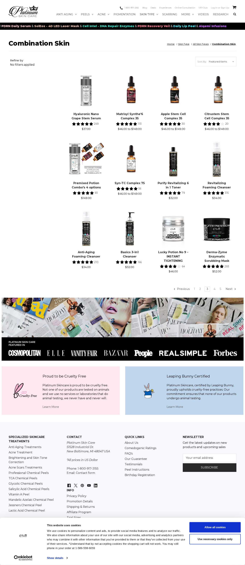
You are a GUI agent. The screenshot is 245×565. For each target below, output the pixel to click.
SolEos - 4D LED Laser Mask (42, 26)
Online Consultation (185, 7)
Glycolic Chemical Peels (26, 483)
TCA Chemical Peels (23, 478)
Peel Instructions (137, 469)
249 (96, 123)
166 (140, 262)
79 (183, 192)
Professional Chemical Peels (29, 473)
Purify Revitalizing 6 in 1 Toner (173, 185)
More (185, 14)
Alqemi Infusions (198, 26)
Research (220, 14)
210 (96, 262)
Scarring (169, 14)
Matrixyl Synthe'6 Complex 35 (129, 116)
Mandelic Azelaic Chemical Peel (31, 499)
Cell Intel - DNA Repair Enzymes (94, 26)
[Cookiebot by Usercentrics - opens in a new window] (23, 558)
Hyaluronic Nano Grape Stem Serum (86, 116)
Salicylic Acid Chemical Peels (29, 489)
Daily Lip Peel (170, 26)
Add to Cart (86, 94)
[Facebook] (68, 484)
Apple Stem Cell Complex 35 (173, 116)
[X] (75, 484)
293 (227, 266)
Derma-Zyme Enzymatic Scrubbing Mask (216, 256)
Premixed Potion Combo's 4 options (86, 185)
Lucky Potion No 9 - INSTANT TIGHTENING (173, 256)
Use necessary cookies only (215, 538)
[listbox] (222, 61)
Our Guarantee (136, 459)
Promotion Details (80, 501)
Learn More (51, 407)
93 (96, 192)
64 (183, 266)
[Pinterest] (82, 484)
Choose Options (129, 94)
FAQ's (129, 453)
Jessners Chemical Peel (25, 505)
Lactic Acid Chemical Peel (27, 510)
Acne (102, 14)
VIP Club (203, 7)
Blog (144, 7)
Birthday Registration (140, 475)
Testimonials (133, 464)
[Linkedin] (95, 484)
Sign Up (225, 7)
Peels (85, 14)
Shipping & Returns (81, 506)
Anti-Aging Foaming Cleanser (86, 254)
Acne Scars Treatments (25, 467)
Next (229, 289)
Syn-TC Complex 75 (130, 183)
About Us (131, 442)
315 (227, 192)
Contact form (85, 473)
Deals (153, 7)
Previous (183, 289)
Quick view (86, 86)
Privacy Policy (76, 496)
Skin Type (147, 14)
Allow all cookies (215, 527)
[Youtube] (88, 484)
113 (140, 123)
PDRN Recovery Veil (139, 26)
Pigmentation (125, 14)
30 (183, 123)
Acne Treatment (20, 452)
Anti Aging (64, 14)
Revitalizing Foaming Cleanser (217, 185)
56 (139, 188)
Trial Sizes (74, 517)
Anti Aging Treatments (25, 447)
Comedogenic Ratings (140, 448)
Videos (203, 14)
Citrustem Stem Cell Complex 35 (216, 116)
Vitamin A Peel (19, 494)
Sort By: (202, 61)
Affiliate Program (79, 512)
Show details (55, 557)
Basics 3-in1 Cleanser (130, 254)
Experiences (165, 7)
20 (226, 123)
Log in (214, 7)
